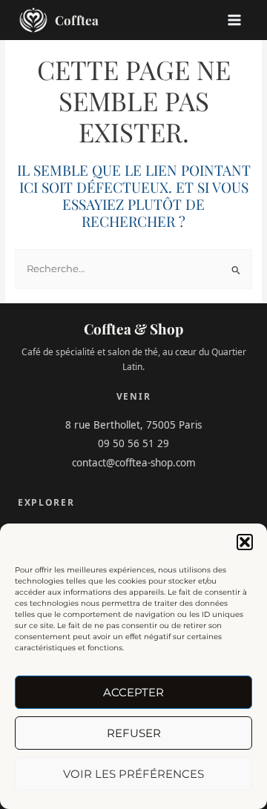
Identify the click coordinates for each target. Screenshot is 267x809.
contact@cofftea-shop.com (134, 462)
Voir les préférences (133, 774)
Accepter (133, 692)
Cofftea (77, 20)
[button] (244, 542)
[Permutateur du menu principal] (234, 20)
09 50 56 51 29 (133, 443)
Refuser (134, 733)
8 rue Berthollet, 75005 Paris (133, 425)
